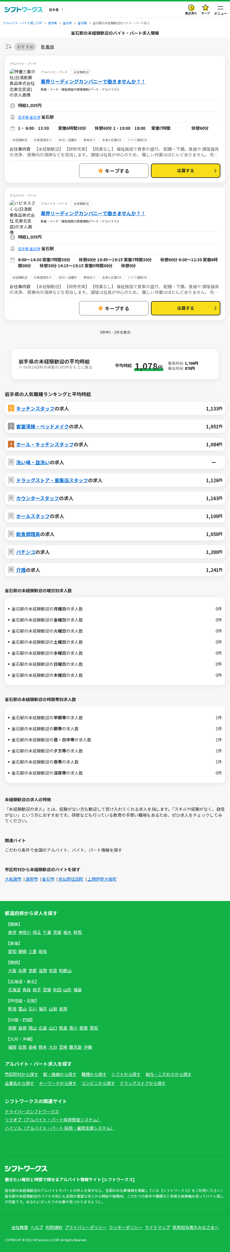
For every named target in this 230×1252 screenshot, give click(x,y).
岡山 (32, 1028)
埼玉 (37, 932)
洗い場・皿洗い (33, 462)
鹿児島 (75, 1047)
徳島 (63, 1028)
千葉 (47, 932)
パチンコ (25, 551)
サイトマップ (157, 1227)
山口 (53, 1028)
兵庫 (22, 970)
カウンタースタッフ (37, 498)
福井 (43, 1009)
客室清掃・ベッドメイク (42, 426)
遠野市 (31, 879)
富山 (22, 1009)
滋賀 (43, 970)
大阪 (12, 970)
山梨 (53, 1009)
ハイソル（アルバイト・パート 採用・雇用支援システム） (60, 1128)
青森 (26, 990)
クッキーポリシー (126, 1227)
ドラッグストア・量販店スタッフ (52, 480)
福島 (77, 990)
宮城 (47, 990)
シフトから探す (126, 1074)
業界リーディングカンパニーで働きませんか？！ (93, 81)
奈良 (53, 970)
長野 (63, 1009)
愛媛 (83, 1028)
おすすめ (25, 47)
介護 (21, 569)
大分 (53, 1047)
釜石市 (35, 117)
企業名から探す (19, 1083)
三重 (32, 951)
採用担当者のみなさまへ (195, 1227)
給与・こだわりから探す (169, 1074)
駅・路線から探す (60, 1074)
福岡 (12, 1047)
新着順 (47, 47)
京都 (32, 970)
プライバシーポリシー (86, 1227)
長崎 (32, 1047)
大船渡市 (13, 879)
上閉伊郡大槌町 (102, 879)
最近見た (191, 13)
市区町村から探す (21, 1074)
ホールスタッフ (33, 516)
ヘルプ (37, 1227)
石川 (32, 1009)
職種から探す (94, 1074)
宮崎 (63, 1047)
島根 (22, 1028)
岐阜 (43, 951)
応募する (185, 170)
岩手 (37, 990)
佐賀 (22, 1047)
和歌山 (65, 970)
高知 (94, 1028)
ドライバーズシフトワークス (32, 1111)
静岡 (22, 951)
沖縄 (88, 1047)
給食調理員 (28, 534)
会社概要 (19, 1227)
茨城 (57, 932)
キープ (205, 13)
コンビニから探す (98, 1083)
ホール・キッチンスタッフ (45, 444)
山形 (67, 990)
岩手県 (23, 117)
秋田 (57, 990)
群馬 (77, 932)
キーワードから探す (58, 1083)
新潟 (12, 1009)
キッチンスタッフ (35, 408)
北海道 (14, 990)
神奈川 (24, 932)
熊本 (43, 1047)
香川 (73, 1028)
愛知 (12, 951)
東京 (12, 932)
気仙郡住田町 (71, 879)
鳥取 (12, 1028)
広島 (43, 1028)
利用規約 (54, 1227)
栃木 (67, 932)
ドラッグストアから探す (143, 1083)
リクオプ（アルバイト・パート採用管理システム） (53, 1120)
